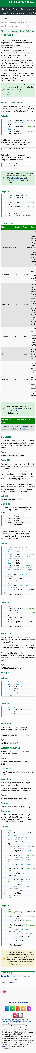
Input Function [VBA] (9, 979)
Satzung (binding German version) (13, 1024)
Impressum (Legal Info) (10, 1020)
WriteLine (24, 428)
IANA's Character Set (16, 407)
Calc (23, 8)
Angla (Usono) (8, 13)
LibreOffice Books (18, 1002)
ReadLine (14, 426)
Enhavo (4, 18)
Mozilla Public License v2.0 (18, 1030)
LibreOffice (6, 8)
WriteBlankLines (26, 426)
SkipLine (14, 428)
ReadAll (4, 428)
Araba (29, 13)
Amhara (20, 13)
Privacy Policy (23, 1020)
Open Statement (7, 982)
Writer (16, 8)
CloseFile (5, 426)
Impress (30, 8)
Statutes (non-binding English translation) (16, 1022)
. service (15, 976)
